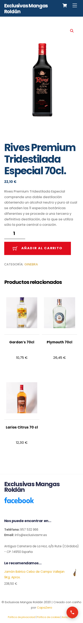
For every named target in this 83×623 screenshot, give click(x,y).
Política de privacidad (21, 617)
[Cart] (65, 5)
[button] (72, 30)
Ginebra (31, 264)
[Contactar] (72, 612)
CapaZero (44, 607)
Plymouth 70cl (59, 342)
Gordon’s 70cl (21, 342)
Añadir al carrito (41, 248)
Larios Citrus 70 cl (22, 427)
